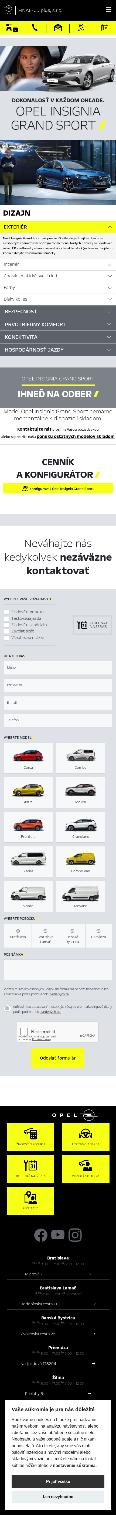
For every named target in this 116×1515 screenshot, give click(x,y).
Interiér (11, 264)
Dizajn (16, 212)
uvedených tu (59, 994)
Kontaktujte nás (34, 429)
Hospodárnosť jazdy (34, 349)
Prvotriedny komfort (36, 324)
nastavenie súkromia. (75, 1465)
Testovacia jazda (26, 618)
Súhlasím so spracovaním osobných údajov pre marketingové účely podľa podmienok (62, 1009)
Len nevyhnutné (58, 1496)
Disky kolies (15, 299)
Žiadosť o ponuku (27, 612)
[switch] (7, 1008)
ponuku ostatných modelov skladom (76, 437)
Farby (9, 288)
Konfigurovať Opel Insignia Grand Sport (61, 488)
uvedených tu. (50, 1012)
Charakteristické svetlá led (30, 276)
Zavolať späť (22, 631)
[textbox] (58, 668)
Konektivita (21, 337)
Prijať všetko (58, 1481)
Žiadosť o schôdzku (29, 625)
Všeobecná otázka (27, 637)
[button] (57, 1058)
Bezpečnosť (21, 311)
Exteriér (15, 226)
